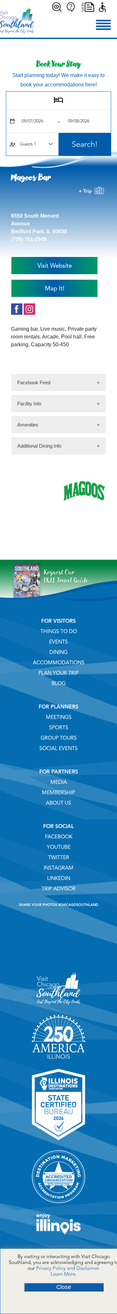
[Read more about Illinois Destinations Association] (58, 1142)
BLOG (59, 683)
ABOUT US (58, 803)
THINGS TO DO (58, 631)
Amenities (27, 424)
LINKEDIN (58, 878)
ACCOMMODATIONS (58, 662)
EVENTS (58, 642)
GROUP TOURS (59, 738)
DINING (58, 652)
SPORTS (58, 727)
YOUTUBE (59, 847)
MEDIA (58, 782)
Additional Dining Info (39, 446)
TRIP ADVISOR (59, 889)
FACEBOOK (58, 837)
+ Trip (86, 191)
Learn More (63, 1274)
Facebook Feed (33, 382)
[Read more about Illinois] (58, 1237)
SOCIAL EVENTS (58, 748)
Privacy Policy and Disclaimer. (68, 1268)
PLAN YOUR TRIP (58, 673)
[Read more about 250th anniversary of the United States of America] (58, 1061)
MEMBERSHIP (58, 792)
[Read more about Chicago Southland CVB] (58, 1007)
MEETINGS (59, 717)
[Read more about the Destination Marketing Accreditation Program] (58, 1205)
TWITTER (58, 857)
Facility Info (29, 403)
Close (63, 1287)
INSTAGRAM (58, 868)
